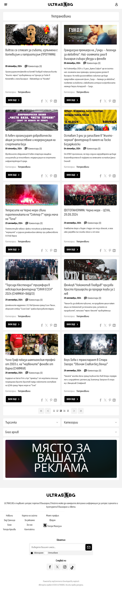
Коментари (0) (35, 66)
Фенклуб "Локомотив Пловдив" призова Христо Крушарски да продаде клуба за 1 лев (89, 289)
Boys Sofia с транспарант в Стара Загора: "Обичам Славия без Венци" (86, 362)
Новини (9, 515)
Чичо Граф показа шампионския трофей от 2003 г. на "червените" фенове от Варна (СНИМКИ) (30, 364)
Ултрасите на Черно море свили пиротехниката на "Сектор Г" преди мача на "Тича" (31, 214)
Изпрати (88, 547)
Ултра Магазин (54, 526)
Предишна (48, 411)
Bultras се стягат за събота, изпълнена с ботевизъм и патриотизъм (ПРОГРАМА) (31, 52)
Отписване (53, 552)
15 (68, 410)
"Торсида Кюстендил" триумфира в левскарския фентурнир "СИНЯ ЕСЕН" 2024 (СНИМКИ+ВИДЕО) (29, 289)
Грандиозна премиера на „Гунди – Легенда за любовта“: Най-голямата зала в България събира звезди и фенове (90, 54)
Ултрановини (24, 92)
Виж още (12, 100)
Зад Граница (9, 520)
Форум (52, 520)
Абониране (38, 552)
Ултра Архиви (9, 529)
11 (54, 410)
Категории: (10, 92)
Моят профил (52, 515)
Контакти (29, 529)
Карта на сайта (29, 515)
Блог (9, 524)
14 (64, 410)
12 (57, 410)
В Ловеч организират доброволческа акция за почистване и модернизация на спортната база (30, 139)
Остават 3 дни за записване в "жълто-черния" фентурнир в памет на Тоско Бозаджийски (88, 139)
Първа (41, 411)
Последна (81, 411)
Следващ (74, 411)
